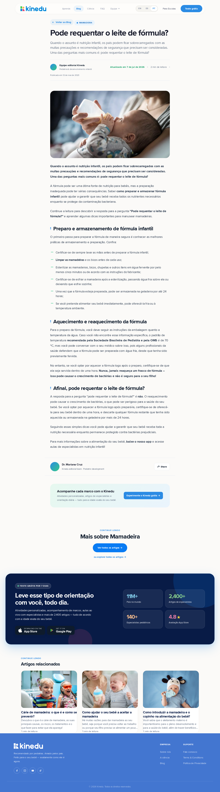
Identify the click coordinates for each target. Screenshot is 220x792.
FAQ (102, 8)
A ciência (164, 757)
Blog (78, 8)
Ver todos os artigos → (110, 547)
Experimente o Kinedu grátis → (143, 495)
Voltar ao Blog (63, 22)
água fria (131, 351)
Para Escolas (169, 8)
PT (154, 8)
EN (139, 8)
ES (147, 8)
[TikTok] (40, 770)
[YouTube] (33, 770)
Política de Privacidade (194, 763)
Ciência (90, 8)
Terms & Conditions (193, 757)
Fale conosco (190, 752)
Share (164, 466)
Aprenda (66, 8)
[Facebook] (17, 770)
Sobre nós (165, 752)
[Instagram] (25, 770)
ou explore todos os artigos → (110, 557)
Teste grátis (191, 8)
